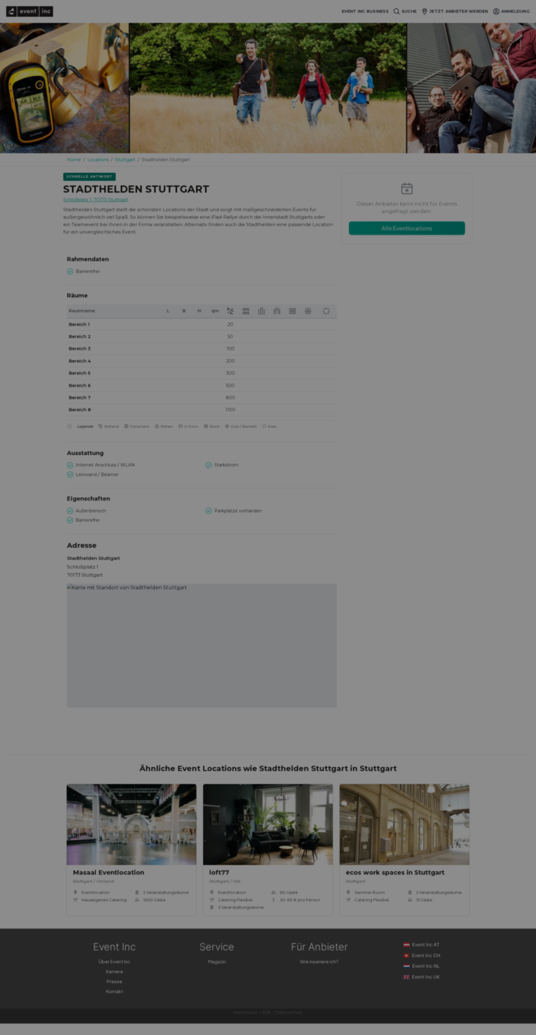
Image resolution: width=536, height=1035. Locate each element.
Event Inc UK (426, 977)
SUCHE (409, 11)
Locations (98, 160)
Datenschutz (289, 1012)
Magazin (217, 961)
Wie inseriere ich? (319, 961)
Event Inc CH (426, 955)
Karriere (114, 971)
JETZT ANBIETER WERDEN (459, 11)
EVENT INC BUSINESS (365, 11)
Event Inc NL (426, 966)
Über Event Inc (114, 961)
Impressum (245, 1012)
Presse (114, 981)
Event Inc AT (426, 945)
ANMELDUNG (515, 11)
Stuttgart (125, 160)
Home (74, 160)
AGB (266, 1012)
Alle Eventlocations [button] (407, 228)
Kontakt (114, 991)
